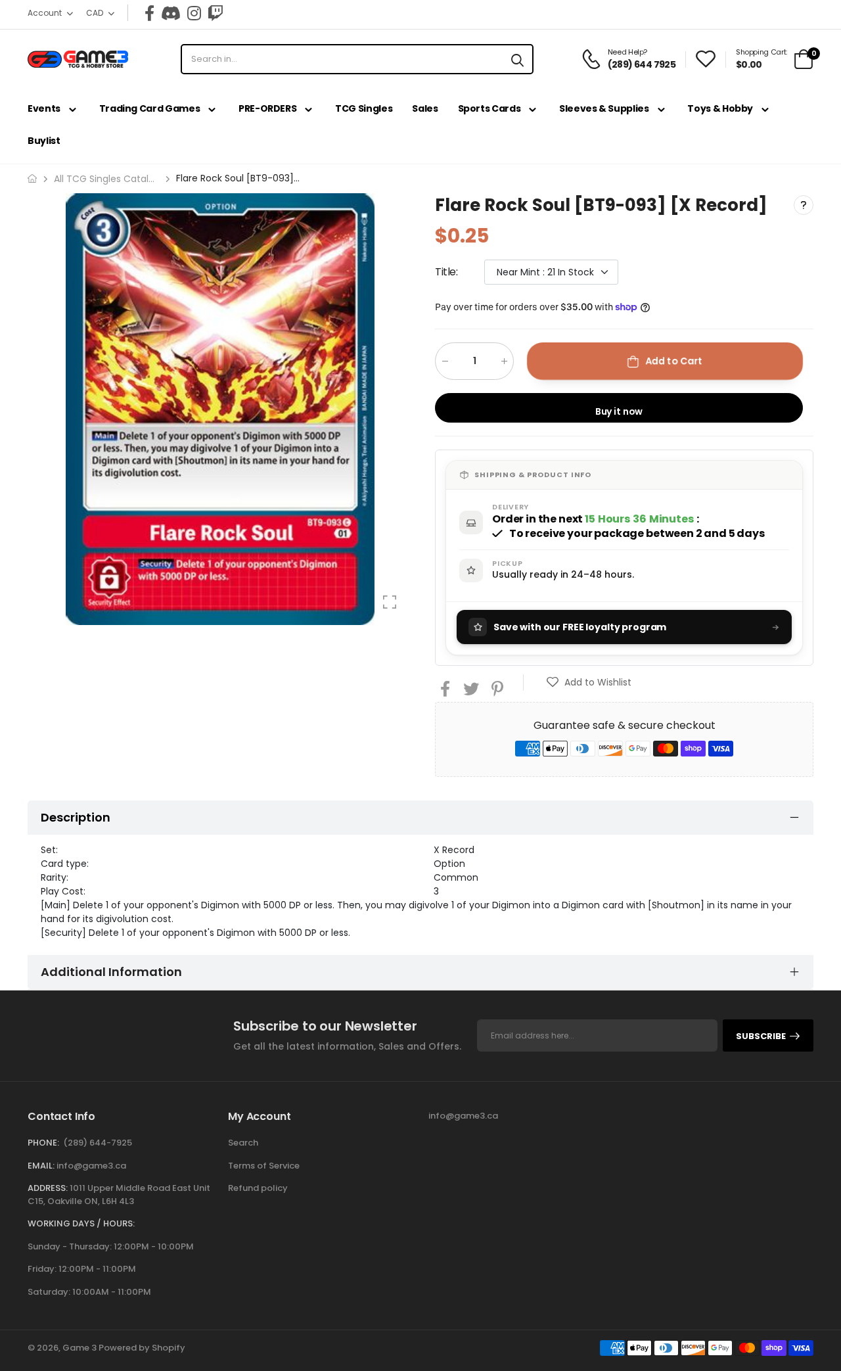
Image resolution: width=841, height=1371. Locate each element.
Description (75, 817)
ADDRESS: (48, 1188)
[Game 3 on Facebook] (149, 13)
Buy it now (619, 411)
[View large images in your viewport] (389, 602)
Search (243, 1142)
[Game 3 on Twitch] (215, 13)
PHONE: (43, 1142)
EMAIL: (41, 1165)
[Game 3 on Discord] (171, 13)
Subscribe (761, 1036)
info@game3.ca (91, 1165)
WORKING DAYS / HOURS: (81, 1223)
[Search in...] (517, 59)
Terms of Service (264, 1165)
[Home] (32, 178)
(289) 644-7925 (97, 1142)
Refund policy (258, 1188)
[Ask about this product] (803, 205)
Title (446, 271)
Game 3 (79, 1347)
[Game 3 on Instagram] (194, 13)
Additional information (111, 972)
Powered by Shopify (142, 1347)
